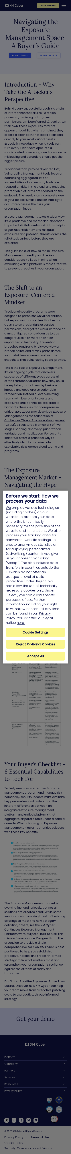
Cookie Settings (36, 632)
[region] (35, 577)
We (8, 507)
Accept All (35, 656)
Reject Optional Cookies (35, 644)
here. (21, 622)
